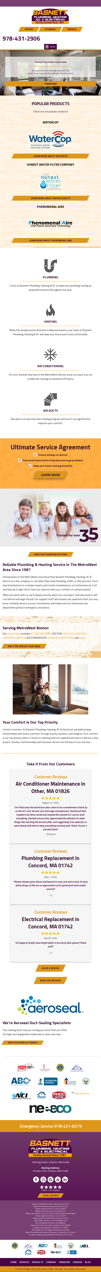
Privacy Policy (47, 1269)
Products (37, 1262)
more (82, 638)
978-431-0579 (68, 1126)
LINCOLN (20, 638)
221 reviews (54, 1190)
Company (51, 1262)
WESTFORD (67, 638)
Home (14, 1262)
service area (14, 633)
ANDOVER (45, 633)
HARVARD (8, 638)
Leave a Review (51, 1195)
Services (24, 1262)
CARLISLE (68, 633)
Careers (77, 1262)
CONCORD (80, 633)
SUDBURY (53, 638)
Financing (64, 1262)
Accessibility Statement (75, 1269)
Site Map (59, 1269)
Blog (88, 1262)
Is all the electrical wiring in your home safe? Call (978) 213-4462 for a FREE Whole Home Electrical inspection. (50, 3)
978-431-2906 (21, 38)
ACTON (34, 633)
